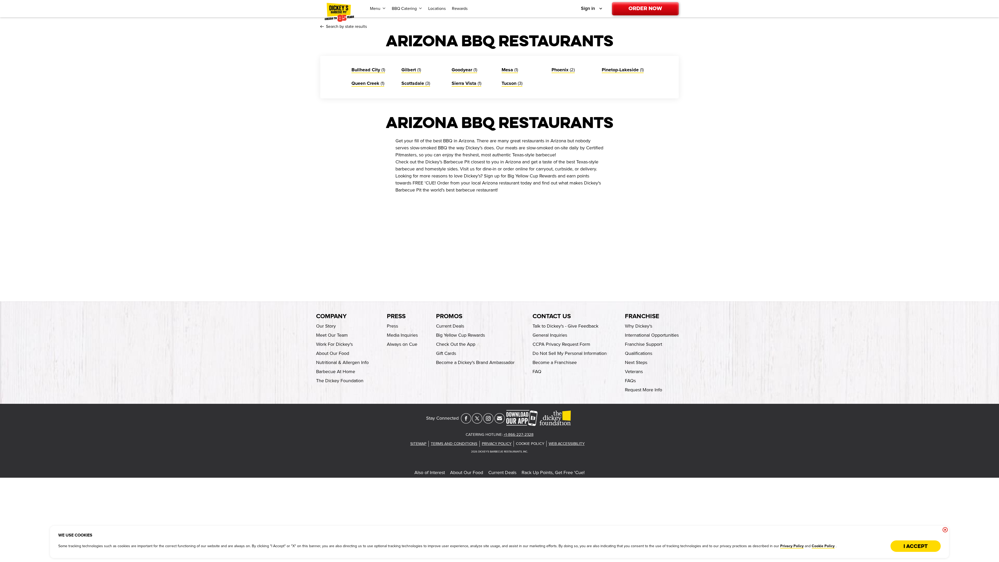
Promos (449, 316)
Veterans (634, 371)
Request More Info (643, 390)
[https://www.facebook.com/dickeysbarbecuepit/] (466, 422)
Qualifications (638, 353)
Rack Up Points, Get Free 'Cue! (553, 472)
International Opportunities (652, 335)
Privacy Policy (792, 546)
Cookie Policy (823, 546)
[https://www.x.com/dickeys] (477, 422)
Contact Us (552, 316)
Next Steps (636, 362)
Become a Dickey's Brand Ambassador (475, 362)
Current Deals (502, 472)
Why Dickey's (638, 326)
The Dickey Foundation (339, 381)
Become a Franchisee (555, 362)
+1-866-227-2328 (519, 434)
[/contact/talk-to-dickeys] (499, 422)
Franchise (642, 316)
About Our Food (466, 472)
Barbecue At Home (335, 371)
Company (331, 316)
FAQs (630, 381)
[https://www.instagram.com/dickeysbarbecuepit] (488, 422)
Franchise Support (643, 344)
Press (396, 316)
